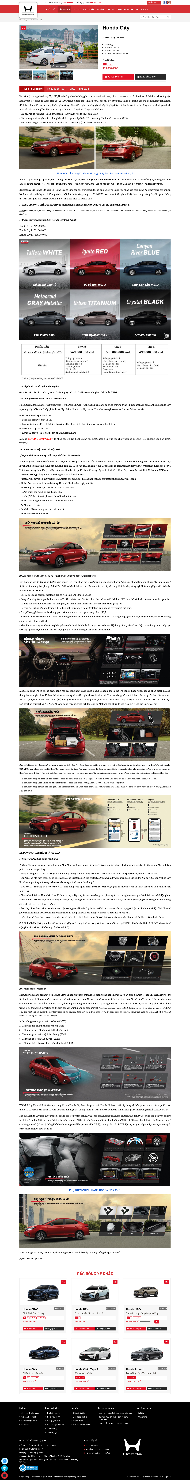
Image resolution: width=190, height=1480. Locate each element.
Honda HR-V (133, 1309)
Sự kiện (100, 9)
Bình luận (84, 89)
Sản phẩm (64, 9)
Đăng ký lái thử (148, 77)
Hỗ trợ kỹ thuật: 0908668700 (97, 1453)
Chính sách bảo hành (30, 1413)
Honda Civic (30, 1369)
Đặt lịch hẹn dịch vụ (55, 1424)
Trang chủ (25, 19)
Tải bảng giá (52, 1432)
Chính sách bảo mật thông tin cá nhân (70, 1476)
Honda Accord (134, 1369)
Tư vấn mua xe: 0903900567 (97, 1449)
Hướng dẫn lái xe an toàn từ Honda (113, 1423)
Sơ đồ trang (24, 1476)
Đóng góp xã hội (125, 9)
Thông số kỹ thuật (56, 89)
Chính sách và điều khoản (41, 1476)
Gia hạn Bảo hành (28, 1417)
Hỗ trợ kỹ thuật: (88, 2)
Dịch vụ (76, 9)
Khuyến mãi (88, 9)
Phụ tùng (25, 1424)
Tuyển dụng (142, 9)
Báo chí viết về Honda (82, 1424)
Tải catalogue (53, 1428)
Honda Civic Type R (86, 1369)
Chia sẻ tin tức (79, 1413)
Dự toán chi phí (115, 77)
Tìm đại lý (154, 2)
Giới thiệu (51, 9)
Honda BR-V (81, 1309)
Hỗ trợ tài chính (53, 1417)
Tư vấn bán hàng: (60, 2)
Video (72, 89)
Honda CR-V (30, 1309)
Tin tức (110, 9)
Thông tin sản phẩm (32, 89)
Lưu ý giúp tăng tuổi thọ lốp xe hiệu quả (115, 1413)
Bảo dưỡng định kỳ (29, 1420)
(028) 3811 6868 (92, 1445)
